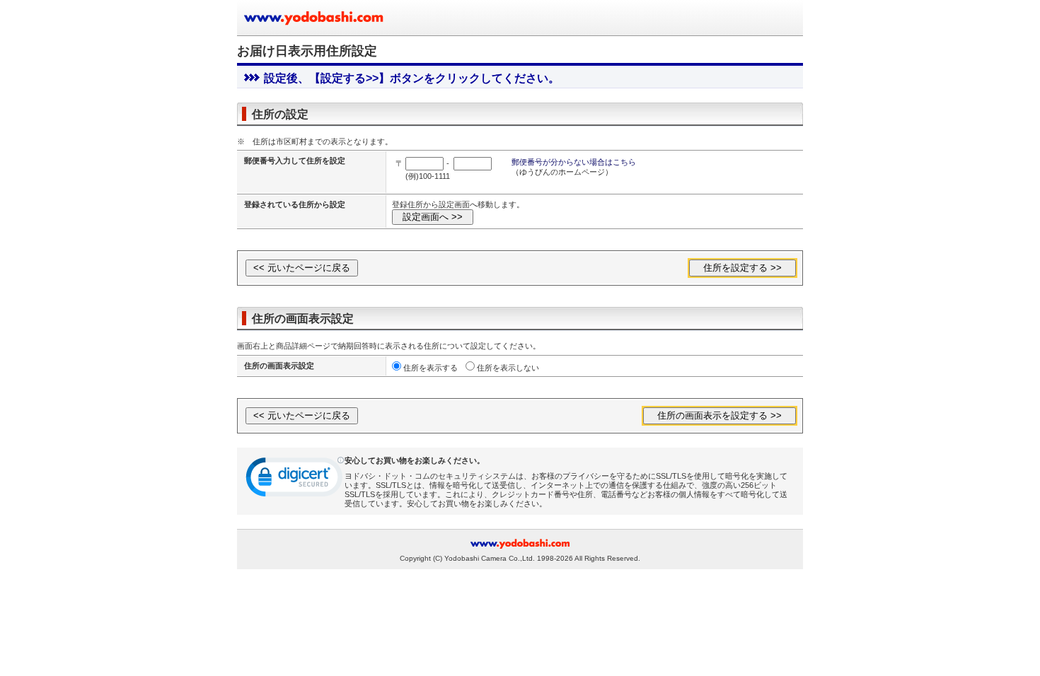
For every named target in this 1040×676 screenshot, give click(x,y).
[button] (295, 480)
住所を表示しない (508, 367)
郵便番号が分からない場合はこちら (574, 162)
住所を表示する (430, 367)
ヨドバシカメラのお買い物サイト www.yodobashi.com (315, 17)
